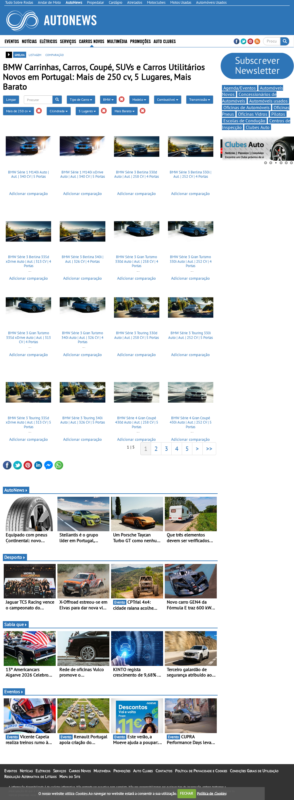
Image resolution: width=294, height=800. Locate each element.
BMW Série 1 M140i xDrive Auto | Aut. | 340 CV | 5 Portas (82, 174)
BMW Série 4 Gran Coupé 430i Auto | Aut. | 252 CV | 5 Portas (191, 422)
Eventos (12, 41)
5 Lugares (86, 111)
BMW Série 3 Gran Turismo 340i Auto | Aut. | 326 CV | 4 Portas (82, 337)
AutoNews (14, 490)
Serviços (59, 770)
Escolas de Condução (244, 120)
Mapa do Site (69, 776)
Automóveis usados (268, 101)
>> (209, 449)
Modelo (138, 99)
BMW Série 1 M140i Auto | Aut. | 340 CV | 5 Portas (28, 174)
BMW (107, 99)
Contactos (164, 770)
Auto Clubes (143, 770)
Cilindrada (57, 111)
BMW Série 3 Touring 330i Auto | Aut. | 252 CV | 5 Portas (190, 335)
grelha (20, 54)
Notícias (26, 770)
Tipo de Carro (80, 99)
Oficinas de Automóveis (246, 107)
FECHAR (186, 793)
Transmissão (198, 99)
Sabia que (14, 624)
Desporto (13, 557)
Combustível (166, 99)
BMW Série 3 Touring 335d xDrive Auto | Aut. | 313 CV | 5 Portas (28, 422)
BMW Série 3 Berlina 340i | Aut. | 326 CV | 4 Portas (82, 259)
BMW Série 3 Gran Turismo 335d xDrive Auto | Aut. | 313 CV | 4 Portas (28, 337)
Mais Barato (123, 111)
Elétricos (43, 770)
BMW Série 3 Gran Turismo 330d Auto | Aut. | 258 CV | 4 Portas (136, 261)
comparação (54, 54)
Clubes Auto (258, 127)
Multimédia (117, 41)
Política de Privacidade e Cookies (201, 770)
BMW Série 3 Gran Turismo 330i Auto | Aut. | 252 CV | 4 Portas (191, 261)
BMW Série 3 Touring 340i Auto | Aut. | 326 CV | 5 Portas (82, 420)
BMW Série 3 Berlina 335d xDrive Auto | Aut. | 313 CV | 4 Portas (28, 261)
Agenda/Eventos (239, 88)
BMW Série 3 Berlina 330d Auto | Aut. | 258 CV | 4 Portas (136, 174)
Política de (211, 793)
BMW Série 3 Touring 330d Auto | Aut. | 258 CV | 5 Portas (136, 335)
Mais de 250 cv (17, 111)
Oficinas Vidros (252, 114)
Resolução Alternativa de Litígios (30, 776)
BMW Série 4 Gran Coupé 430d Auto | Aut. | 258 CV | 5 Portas (136, 422)
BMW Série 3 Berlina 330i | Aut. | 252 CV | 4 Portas (190, 174)
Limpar (11, 99)
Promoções (140, 41)
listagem (35, 54)
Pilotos (278, 114)
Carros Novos (91, 41)
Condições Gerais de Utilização (254, 770)
